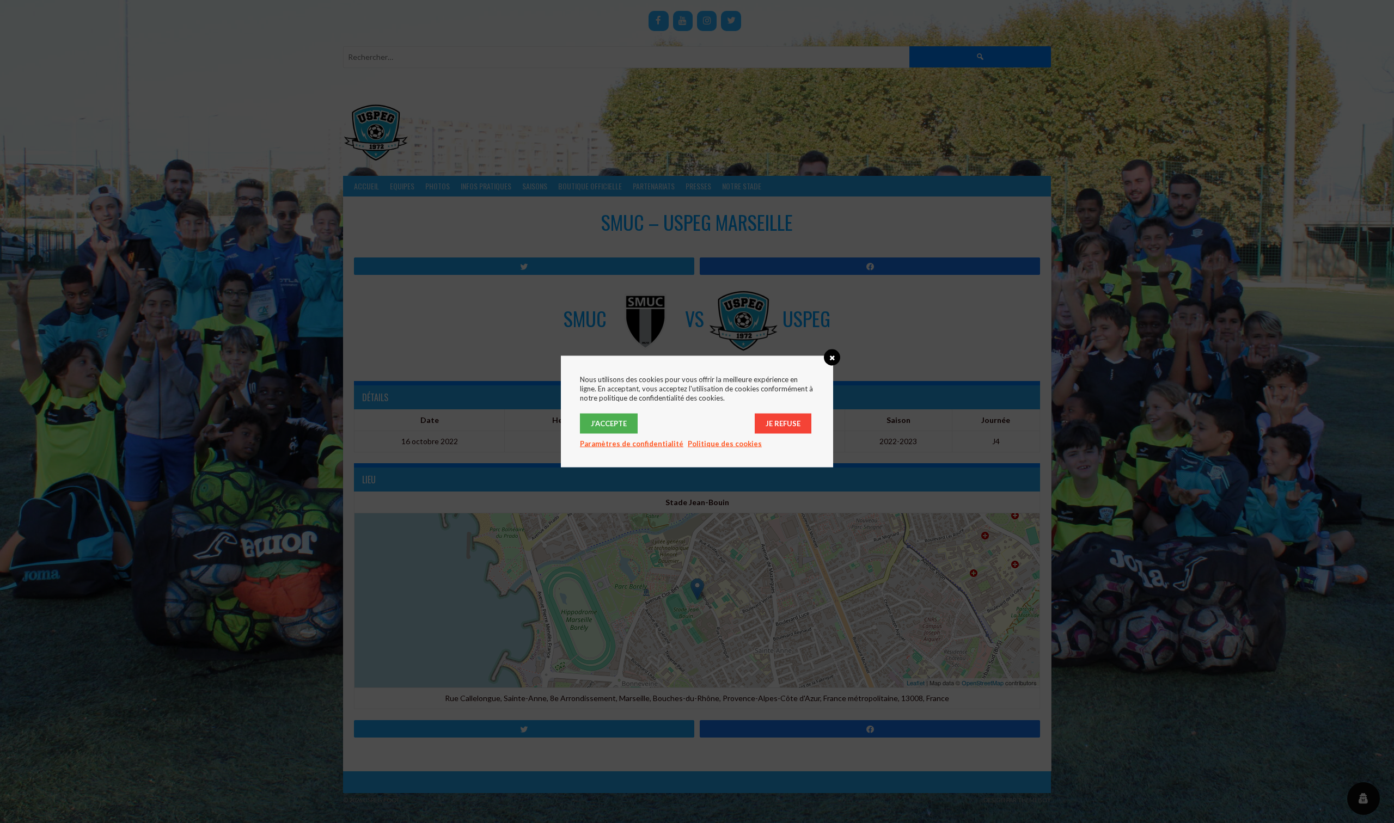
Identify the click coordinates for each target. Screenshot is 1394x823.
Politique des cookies (725, 443)
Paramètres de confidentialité (631, 443)
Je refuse (783, 423)
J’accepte (609, 423)
